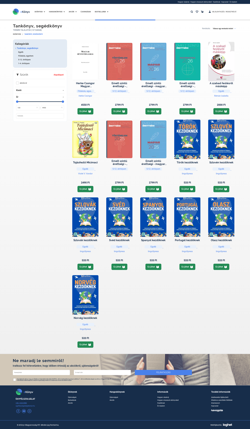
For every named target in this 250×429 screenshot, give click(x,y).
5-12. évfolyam (24, 60)
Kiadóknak (161, 403)
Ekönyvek (17, 34)
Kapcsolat (214, 406)
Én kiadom (161, 406)
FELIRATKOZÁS (163, 372)
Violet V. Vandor (85, 173)
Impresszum (215, 403)
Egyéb (20, 52)
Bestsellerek (72, 400)
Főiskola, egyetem (25, 56)
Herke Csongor (85, 96)
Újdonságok (72, 397)
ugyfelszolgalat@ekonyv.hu (25, 406)
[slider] (17, 101)
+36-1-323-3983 (21, 403)
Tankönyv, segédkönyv (33, 34)
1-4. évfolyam (24, 63)
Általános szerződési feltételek (221, 400)
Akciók (70, 403)
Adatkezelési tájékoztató (219, 397)
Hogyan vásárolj (163, 397)
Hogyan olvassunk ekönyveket (168, 400)
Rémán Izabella (221, 96)
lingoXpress (187, 173)
